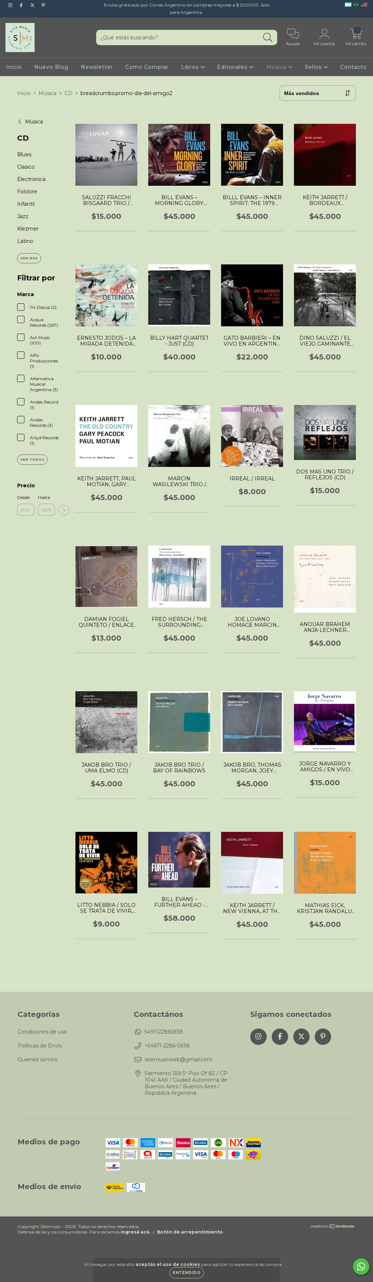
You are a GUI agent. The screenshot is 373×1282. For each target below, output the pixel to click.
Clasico (26, 167)
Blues (24, 154)
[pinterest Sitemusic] (43, 5)
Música (277, 67)
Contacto (353, 67)
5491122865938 (164, 1032)
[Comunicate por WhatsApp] (361, 1266)
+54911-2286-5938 (167, 1045)
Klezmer (28, 228)
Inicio (14, 67)
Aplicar (63, 510)
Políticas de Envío (39, 1045)
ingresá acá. (135, 1232)
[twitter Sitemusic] (33, 5)
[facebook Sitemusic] (21, 5)
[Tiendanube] (333, 1227)
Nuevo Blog (51, 67)
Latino (25, 241)
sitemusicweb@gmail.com (178, 1059)
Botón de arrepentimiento (190, 1232)
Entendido (187, 1272)
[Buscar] (267, 37)
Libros (190, 67)
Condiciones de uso (42, 1032)
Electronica (31, 179)
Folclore (27, 191)
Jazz (22, 216)
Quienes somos (37, 1059)
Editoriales (233, 67)
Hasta (44, 497)
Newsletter (97, 67)
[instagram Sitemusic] (10, 5)
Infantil (26, 204)
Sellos (314, 67)
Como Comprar (147, 67)
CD (68, 93)
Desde (23, 497)
